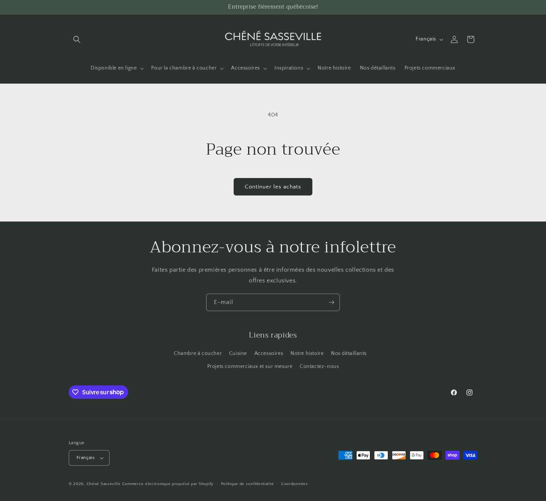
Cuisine (238, 353)
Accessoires (268, 353)
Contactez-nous (319, 366)
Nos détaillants (349, 353)
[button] (77, 39)
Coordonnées (294, 484)
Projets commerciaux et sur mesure (250, 366)
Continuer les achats (273, 187)
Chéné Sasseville (104, 484)
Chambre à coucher (198, 353)
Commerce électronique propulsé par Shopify (168, 484)
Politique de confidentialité (247, 484)
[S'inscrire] (331, 302)
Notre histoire (307, 353)
